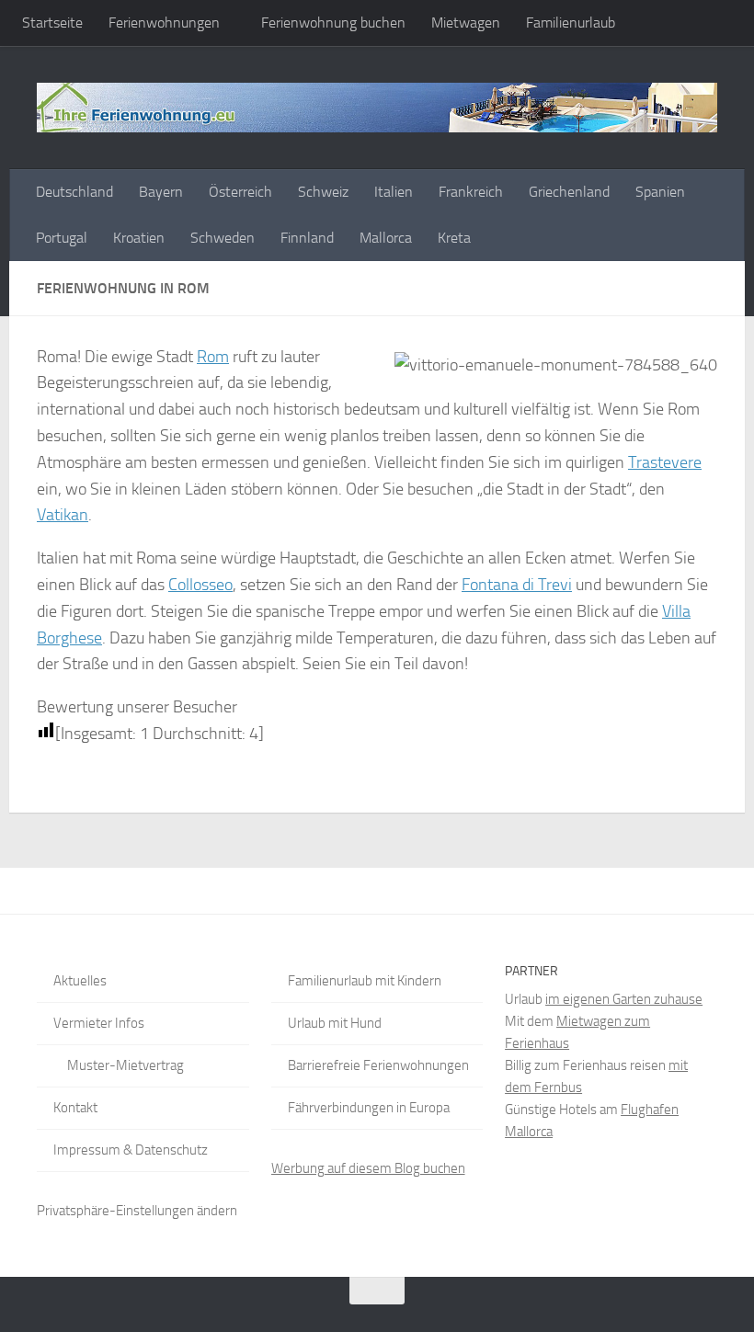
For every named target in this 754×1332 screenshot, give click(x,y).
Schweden (222, 237)
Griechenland (569, 191)
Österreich (240, 191)
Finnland (307, 237)
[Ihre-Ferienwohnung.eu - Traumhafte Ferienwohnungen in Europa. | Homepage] (377, 107)
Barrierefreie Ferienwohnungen (378, 1065)
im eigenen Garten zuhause (624, 999)
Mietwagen (465, 22)
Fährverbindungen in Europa (369, 1107)
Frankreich (471, 191)
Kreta (454, 237)
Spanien (660, 191)
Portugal (61, 237)
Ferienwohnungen (164, 22)
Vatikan (62, 515)
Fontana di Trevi (517, 585)
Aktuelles (80, 981)
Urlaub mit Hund (335, 1023)
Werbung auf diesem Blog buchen (368, 1168)
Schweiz (323, 191)
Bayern (161, 191)
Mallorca (386, 237)
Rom (213, 357)
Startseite (52, 22)
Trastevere (665, 462)
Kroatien (139, 237)
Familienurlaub (570, 22)
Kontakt (75, 1107)
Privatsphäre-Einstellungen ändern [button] (137, 1210)
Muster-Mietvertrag (125, 1065)
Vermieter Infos (98, 1023)
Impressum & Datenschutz (130, 1150)
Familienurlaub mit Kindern (364, 981)
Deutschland (74, 191)
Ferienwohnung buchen (333, 22)
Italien (393, 191)
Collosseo (200, 585)
